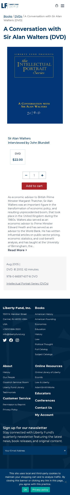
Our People (9, 377)
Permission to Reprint (14, 404)
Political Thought (44, 344)
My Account (44, 415)
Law (37, 339)
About (7, 366)
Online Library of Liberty (47, 372)
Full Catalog (41, 349)
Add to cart (34, 186)
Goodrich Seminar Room (16, 382)
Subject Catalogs (43, 354)
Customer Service (17, 398)
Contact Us (43, 407)
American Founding (45, 319)
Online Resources (48, 366)
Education (40, 329)
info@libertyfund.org (14, 334)
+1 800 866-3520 (12, 329)
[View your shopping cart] (56, 6)
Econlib (39, 377)
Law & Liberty (42, 382)
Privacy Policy (10, 409)
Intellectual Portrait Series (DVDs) (27, 283)
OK (25, 489)
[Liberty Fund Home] (9, 6)
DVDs (18, 16)
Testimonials (9, 392)
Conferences (45, 400)
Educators (43, 393)
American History (44, 314)
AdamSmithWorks (44, 387)
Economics (40, 324)
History (38, 334)
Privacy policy (40, 489)
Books (8, 16)
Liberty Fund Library (13, 387)
